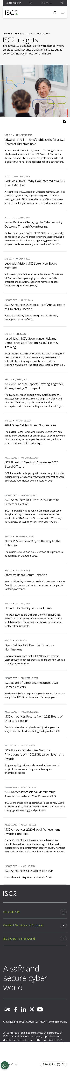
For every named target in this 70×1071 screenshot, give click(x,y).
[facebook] (15, 1009)
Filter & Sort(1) (51, 1064)
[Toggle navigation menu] (63, 13)
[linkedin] (24, 1009)
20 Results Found (10, 1064)
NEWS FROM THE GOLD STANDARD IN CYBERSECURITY (26, 33)
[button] (62, 3)
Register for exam (14, 2)
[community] (7, 1009)
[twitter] (32, 1009)
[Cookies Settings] (5, 1065)
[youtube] (40, 1009)
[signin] (31, 3)
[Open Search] (55, 13)
